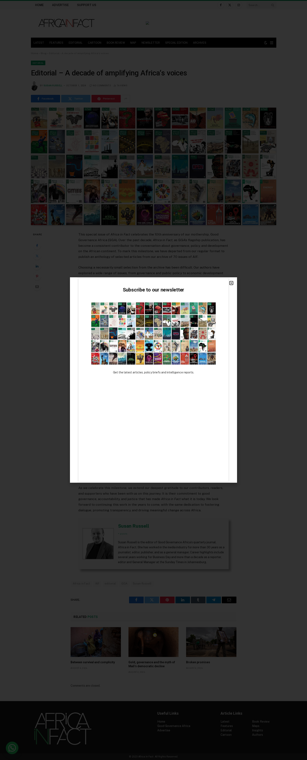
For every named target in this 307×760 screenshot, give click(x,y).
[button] (231, 283)
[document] (153, 380)
